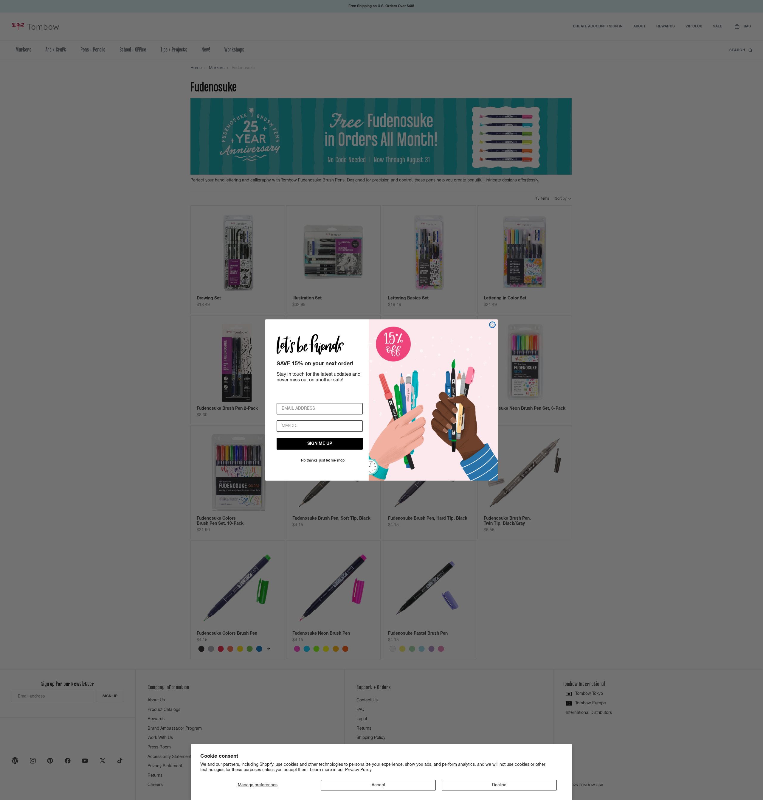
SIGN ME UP (319, 444)
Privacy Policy (358, 770)
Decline (499, 785)
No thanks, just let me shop (323, 460)
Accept (378, 785)
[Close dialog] (492, 325)
